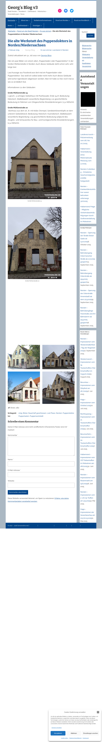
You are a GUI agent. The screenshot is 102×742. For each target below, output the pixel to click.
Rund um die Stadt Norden (27, 31)
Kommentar (13, 435)
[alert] (88, 106)
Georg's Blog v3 (23, 7)
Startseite (11, 31)
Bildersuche (86, 48)
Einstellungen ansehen (90, 733)
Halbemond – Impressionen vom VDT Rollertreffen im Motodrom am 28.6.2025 (87, 460)
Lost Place (51, 413)
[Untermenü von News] (13, 25)
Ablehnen (74, 733)
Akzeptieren (58, 733)
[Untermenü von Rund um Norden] (69, 20)
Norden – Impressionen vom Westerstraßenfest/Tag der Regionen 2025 (87, 345)
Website (11, 481)
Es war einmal (45, 31)
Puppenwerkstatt (36, 416)
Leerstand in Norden (60, 50)
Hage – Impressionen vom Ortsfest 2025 (87, 403)
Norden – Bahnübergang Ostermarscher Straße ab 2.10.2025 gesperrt (87, 256)
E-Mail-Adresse (14, 470)
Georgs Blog (46, 55)
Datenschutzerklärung (75, 738)
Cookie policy (64, 738)
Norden (59, 413)
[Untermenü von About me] (29, 20)
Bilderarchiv (86, 46)
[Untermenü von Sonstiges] (41, 25)
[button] (98, 712)
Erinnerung (76, 526)
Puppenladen (24, 416)
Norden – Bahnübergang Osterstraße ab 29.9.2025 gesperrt (86, 276)
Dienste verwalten (57, 727)
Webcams (86, 54)
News (69, 526)
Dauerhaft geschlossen (37, 413)
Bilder (25, 413)
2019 (20, 413)
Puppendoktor (68, 413)
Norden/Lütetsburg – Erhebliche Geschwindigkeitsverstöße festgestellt (87, 175)
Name (10, 459)
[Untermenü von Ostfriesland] (28, 25)
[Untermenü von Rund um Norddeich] (90, 20)
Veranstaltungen (60, 526)
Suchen (85, 32)
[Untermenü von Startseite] (16, 20)
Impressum (86, 738)
